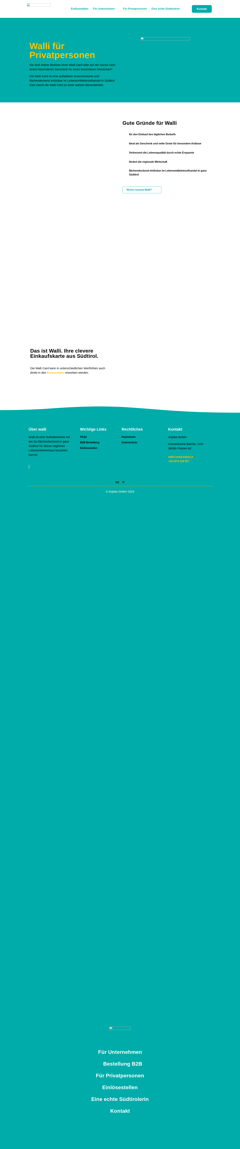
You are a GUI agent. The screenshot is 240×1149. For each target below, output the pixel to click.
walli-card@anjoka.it (180, 456)
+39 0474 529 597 (178, 461)
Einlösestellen (79, 8)
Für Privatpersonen (135, 8)
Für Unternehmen (104, 8)
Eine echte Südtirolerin (166, 8)
